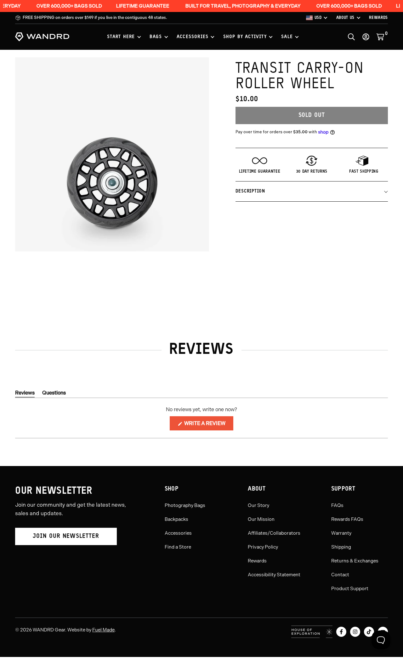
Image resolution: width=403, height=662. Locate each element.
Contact (340, 575)
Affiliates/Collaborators (274, 533)
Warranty (341, 533)
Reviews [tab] (25, 394)
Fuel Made (103, 630)
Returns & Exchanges (354, 561)
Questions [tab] (54, 394)
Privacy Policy (263, 547)
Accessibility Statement (274, 575)
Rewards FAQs (347, 519)
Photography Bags (185, 505)
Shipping (341, 547)
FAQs (337, 505)
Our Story (258, 505)
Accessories (178, 533)
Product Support (349, 588)
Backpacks (176, 519)
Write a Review (208, 425)
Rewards (257, 561)
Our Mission (261, 519)
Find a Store (178, 547)
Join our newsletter (66, 536)
